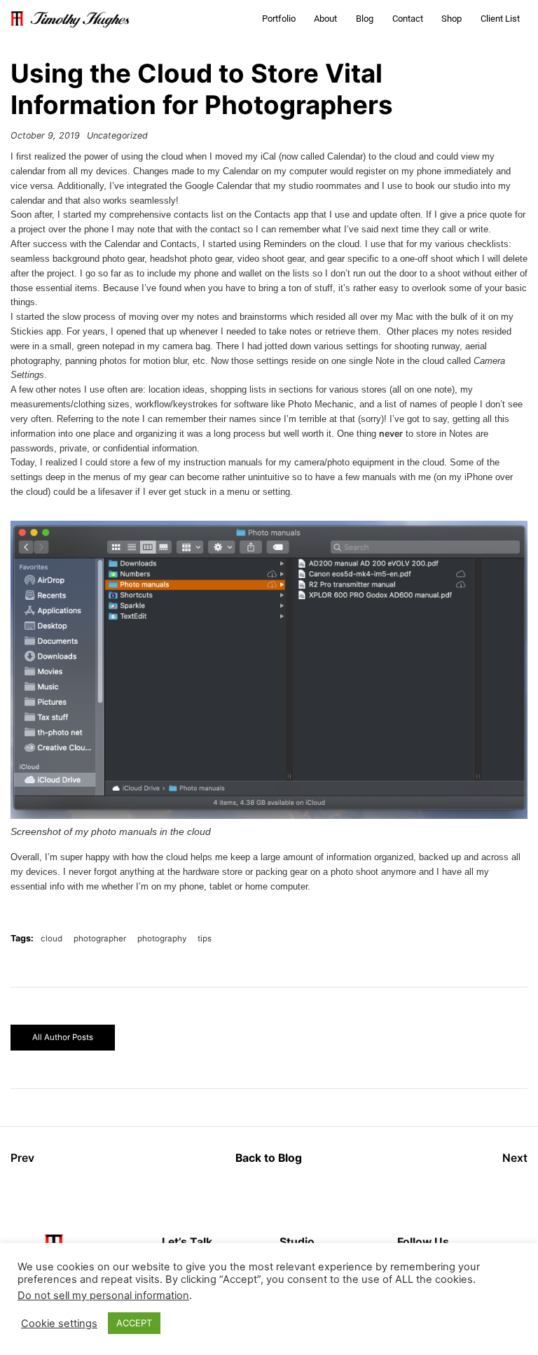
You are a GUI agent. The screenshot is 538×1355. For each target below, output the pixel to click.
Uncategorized (117, 135)
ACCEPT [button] (134, 1322)
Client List (500, 18)
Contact (407, 18)
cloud (51, 938)
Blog (364, 18)
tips (205, 938)
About (325, 18)
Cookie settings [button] (59, 1323)
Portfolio (279, 18)
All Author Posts (62, 1037)
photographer (100, 938)
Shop (451, 18)
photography (161, 938)
